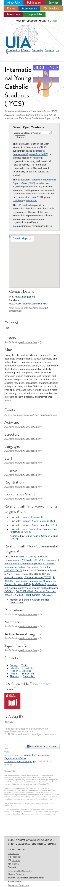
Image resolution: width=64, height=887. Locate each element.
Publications (34, 2)
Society (14, 665)
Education (15, 668)
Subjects (49, 50)
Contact (33, 21)
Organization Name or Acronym (27, 133)
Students (28, 668)
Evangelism (28, 673)
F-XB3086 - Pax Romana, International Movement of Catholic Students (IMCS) (30, 581)
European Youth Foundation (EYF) (39, 525)
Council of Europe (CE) (33, 517)
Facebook (16, 857)
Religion (14, 670)
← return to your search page (19, 761)
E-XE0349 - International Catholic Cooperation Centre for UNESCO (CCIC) (29, 567)
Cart (43, 21)
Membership (29, 8)
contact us (31, 200)
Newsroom (13, 14)
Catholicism (29, 676)
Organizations (13, 50)
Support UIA (34, 14)
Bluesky (15, 864)
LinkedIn (16, 860)
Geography (37, 50)
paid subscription (28, 342)
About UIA (13, 2)
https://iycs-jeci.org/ (25, 296)
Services (53, 2)
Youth (24, 665)
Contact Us (13, 853)
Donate (53, 21)
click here (18, 200)
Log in (22, 21)
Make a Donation (16, 874)
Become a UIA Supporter (20, 871)
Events (11, 8)
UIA (17, 34)
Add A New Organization (43, 746)
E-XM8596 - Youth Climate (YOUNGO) (32, 595)
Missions (26, 670)
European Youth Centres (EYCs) (38, 521)
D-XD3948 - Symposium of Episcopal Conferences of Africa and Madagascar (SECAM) (31, 588)
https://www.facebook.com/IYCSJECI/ (28, 303)
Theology (14, 676)
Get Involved (51, 8)
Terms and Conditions (18, 885)
